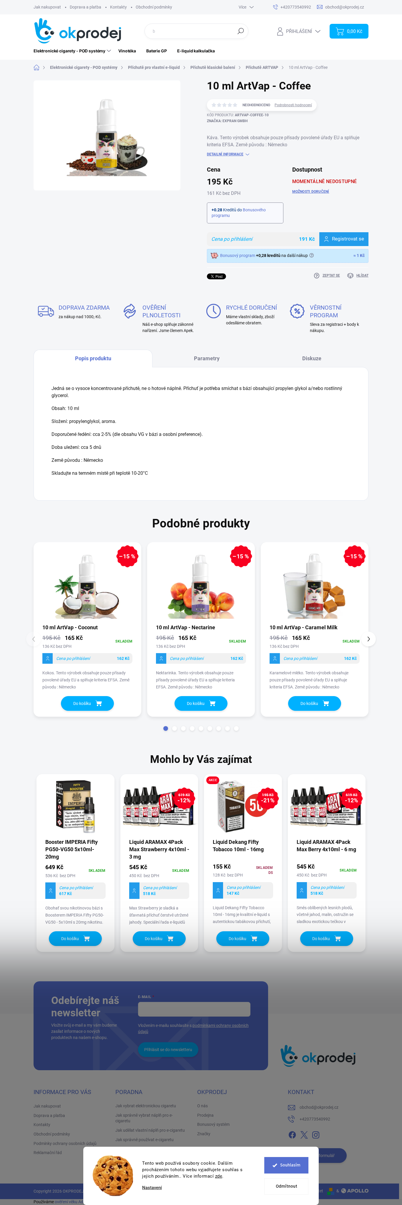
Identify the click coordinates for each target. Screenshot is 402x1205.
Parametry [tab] (207, 358)
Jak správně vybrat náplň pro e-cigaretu (144, 1118)
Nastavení (152, 1188)
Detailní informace (225, 154)
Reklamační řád (48, 1152)
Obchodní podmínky (154, 7)
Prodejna (205, 1115)
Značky (203, 1133)
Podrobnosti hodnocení (293, 105)
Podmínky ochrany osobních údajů (65, 1143)
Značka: (227, 121)
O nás (202, 1105)
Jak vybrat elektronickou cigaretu (145, 1105)
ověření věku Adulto (72, 1201)
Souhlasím (290, 1165)
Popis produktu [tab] (93, 358)
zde (218, 1176)
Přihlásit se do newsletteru (168, 1049)
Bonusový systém (213, 1124)
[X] (304, 1133)
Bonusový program (237, 255)
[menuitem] (73, 51)
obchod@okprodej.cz (319, 1107)
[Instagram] (315, 1133)
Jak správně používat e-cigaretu (144, 1139)
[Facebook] (292, 1133)
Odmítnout (286, 1186)
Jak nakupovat (47, 7)
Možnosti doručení (310, 192)
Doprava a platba (85, 7)
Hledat (241, 31)
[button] (165, 728)
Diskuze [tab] (311, 358)
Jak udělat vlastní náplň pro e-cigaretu (150, 1130)
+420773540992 (315, 1119)
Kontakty (118, 7)
